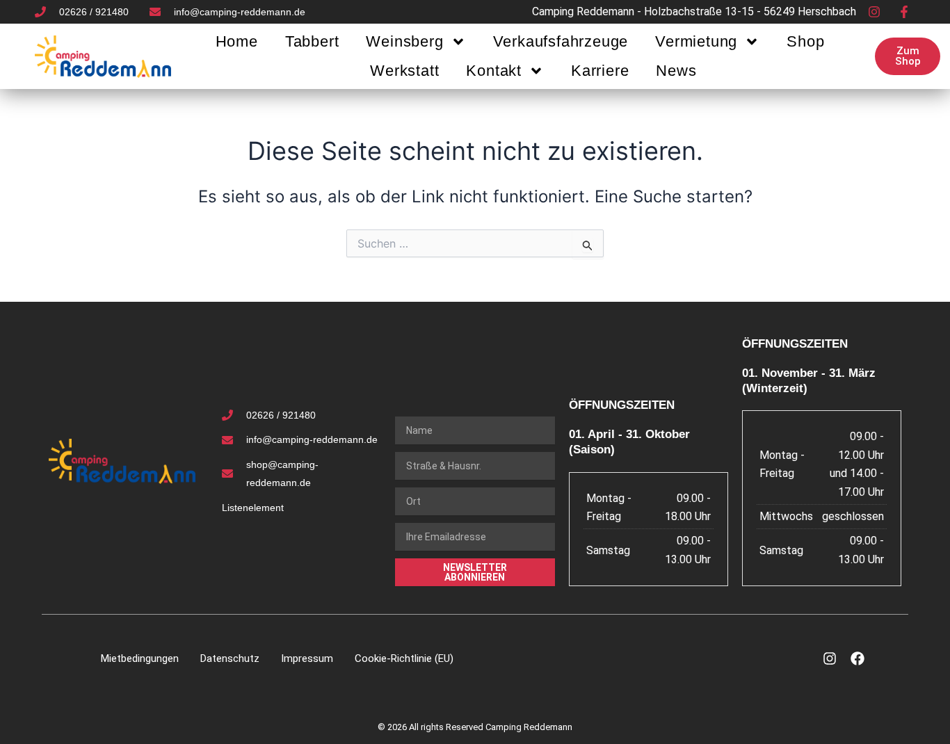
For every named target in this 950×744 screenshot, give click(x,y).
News (676, 70)
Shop (805, 41)
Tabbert (312, 41)
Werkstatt (404, 70)
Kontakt (494, 70)
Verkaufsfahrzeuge (561, 41)
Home (237, 41)
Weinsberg (404, 41)
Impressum (307, 658)
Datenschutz (229, 658)
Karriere (600, 70)
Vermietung (696, 41)
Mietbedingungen (140, 658)
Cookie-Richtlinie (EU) (404, 658)
